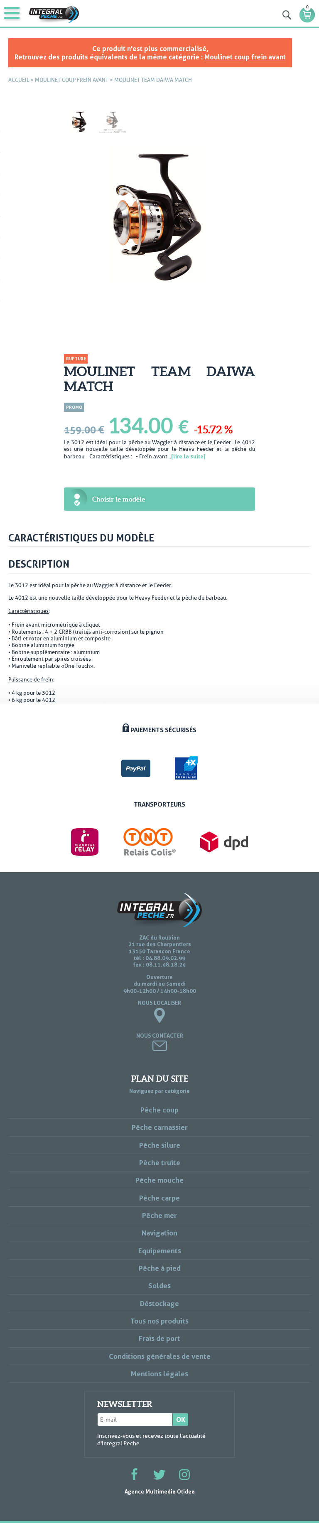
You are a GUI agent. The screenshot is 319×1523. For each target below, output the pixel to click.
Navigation (159, 1232)
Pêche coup (159, 1109)
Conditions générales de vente (160, 1356)
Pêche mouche (159, 1180)
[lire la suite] (188, 456)
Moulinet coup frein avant (245, 57)
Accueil (18, 80)
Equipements (159, 1250)
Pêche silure (159, 1145)
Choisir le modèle (118, 499)
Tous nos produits (159, 1320)
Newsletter (124, 1404)
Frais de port (159, 1338)
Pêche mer (159, 1215)
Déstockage (159, 1303)
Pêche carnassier (160, 1127)
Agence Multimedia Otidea (160, 1491)
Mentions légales (159, 1373)
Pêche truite (159, 1162)
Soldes (159, 1285)
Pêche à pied (160, 1268)
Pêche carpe (159, 1197)
